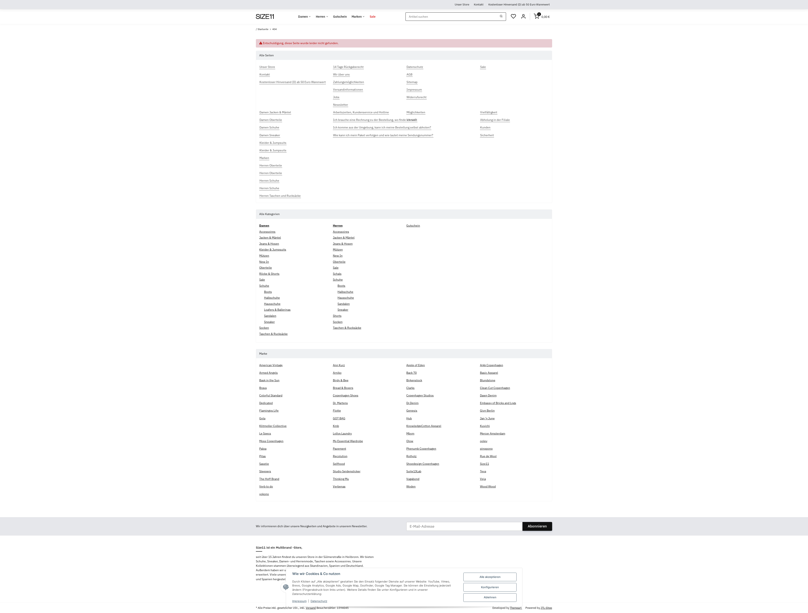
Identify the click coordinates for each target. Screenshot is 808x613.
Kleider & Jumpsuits (272, 249)
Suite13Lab (413, 471)
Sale (262, 279)
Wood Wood (488, 486)
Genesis (411, 410)
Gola (262, 418)
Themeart (516, 608)
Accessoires (267, 232)
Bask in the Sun (269, 380)
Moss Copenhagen (271, 441)
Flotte (337, 410)
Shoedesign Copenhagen (422, 464)
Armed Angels (268, 373)
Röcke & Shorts (269, 274)
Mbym (410, 433)
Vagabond (412, 479)
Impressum (299, 601)
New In (264, 262)
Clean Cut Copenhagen (495, 388)
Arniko (337, 373)
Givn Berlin (487, 410)
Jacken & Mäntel (270, 237)
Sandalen (270, 316)
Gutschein (413, 225)
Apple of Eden (415, 365)
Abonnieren (537, 526)
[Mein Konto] (523, 16)
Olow (409, 441)
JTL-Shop (546, 608)
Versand (311, 608)
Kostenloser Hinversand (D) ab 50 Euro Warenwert (519, 4)
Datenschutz (319, 601)
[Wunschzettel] (513, 16)
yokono (264, 494)
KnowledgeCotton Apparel (423, 426)
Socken (264, 328)
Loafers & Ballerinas (277, 310)
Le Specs (265, 433)
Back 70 (411, 373)
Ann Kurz (339, 365)
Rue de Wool (488, 456)
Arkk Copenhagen (491, 365)
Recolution (340, 456)
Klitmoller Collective (273, 426)
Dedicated (266, 403)
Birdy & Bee (340, 380)
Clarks (410, 388)
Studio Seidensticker (346, 471)
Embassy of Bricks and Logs (498, 403)
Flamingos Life (269, 410)
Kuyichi (485, 426)
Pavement (339, 449)
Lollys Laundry (342, 433)
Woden (411, 486)
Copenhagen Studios (420, 395)
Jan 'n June (487, 418)
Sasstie (264, 464)
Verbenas (339, 486)
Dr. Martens (340, 403)
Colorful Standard (270, 395)
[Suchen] (501, 16)
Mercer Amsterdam (492, 433)
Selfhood (339, 464)
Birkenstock (414, 380)
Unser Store (462, 4)
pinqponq (486, 449)
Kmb (336, 426)
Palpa (262, 449)
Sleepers (265, 471)
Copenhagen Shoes (345, 395)
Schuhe (264, 286)
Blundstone (487, 380)
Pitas (262, 456)
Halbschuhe (272, 298)
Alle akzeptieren (490, 577)
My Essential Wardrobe (348, 441)
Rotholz (411, 456)
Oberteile (265, 268)
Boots (268, 292)
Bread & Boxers (343, 388)
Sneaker (269, 322)
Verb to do (266, 486)
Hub (409, 418)
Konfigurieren (490, 587)
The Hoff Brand (269, 479)
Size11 (484, 464)
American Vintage (271, 365)
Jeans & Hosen (269, 244)
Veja (483, 479)
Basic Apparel (489, 373)
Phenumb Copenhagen (421, 449)
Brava (263, 388)
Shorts (337, 316)
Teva (483, 471)
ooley (483, 441)
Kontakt (479, 4)
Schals (337, 274)
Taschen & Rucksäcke (273, 334)
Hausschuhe (272, 304)
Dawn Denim (488, 395)
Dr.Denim (412, 403)
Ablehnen (490, 597)
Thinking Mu (341, 479)
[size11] (265, 16)
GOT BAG (339, 418)
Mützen (264, 256)
